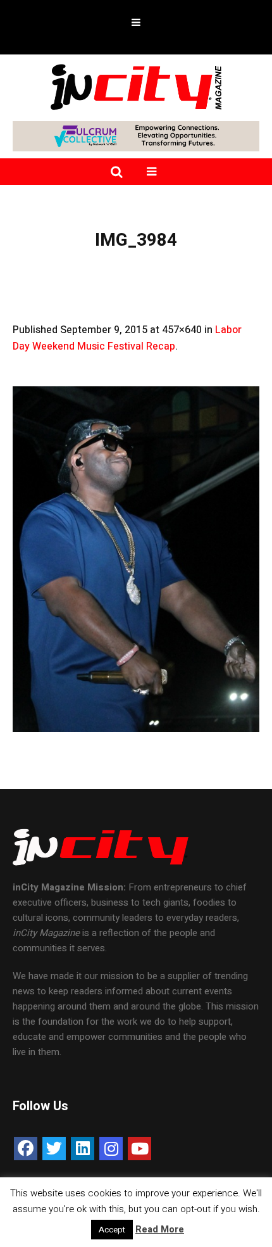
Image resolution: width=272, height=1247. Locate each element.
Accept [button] (112, 1230)
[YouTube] (139, 1148)
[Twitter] (54, 1148)
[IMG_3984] (136, 559)
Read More (159, 1229)
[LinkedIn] (82, 1148)
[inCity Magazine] (136, 86)
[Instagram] (111, 1148)
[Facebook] (25, 1148)
